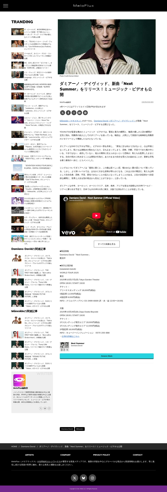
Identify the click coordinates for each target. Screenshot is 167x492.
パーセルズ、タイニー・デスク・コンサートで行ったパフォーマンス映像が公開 (37, 55)
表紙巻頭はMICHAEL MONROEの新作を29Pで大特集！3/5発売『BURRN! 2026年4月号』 (37, 86)
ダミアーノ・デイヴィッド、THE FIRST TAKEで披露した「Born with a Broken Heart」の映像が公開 (38, 272)
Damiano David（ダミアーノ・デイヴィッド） (115, 121)
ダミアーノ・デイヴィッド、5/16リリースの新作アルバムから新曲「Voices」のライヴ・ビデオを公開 (38, 303)
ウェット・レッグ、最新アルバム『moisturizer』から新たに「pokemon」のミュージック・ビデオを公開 (37, 109)
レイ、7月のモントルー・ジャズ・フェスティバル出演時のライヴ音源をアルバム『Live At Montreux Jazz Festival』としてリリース (38, 45)
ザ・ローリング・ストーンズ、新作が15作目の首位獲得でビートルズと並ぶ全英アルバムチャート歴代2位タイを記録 (38, 97)
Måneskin (79, 429)
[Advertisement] (107, 395)
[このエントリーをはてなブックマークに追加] (79, 112)
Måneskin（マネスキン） (71, 121)
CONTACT (137, 455)
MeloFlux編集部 (65, 102)
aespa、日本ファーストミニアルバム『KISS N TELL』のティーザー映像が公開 (38, 158)
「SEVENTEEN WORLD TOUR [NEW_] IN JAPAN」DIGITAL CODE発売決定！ (38, 167)
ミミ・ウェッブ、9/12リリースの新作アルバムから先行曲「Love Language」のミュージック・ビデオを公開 (38, 76)
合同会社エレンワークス (50, 461)
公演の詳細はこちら (70, 336)
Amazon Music (106, 356)
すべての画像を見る (107, 244)
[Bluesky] (45, 408)
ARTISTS (29, 455)
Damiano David (67, 429)
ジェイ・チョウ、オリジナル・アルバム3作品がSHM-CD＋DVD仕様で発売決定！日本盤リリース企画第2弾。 (37, 229)
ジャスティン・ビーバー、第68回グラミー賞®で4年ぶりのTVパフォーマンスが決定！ (38, 210)
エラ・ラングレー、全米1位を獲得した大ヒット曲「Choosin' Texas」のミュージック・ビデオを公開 (38, 219)
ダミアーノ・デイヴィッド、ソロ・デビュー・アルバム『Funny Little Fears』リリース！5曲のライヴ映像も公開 (38, 283)
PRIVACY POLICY (101, 455)
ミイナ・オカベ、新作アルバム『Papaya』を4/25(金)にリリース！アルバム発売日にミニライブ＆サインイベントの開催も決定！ (38, 148)
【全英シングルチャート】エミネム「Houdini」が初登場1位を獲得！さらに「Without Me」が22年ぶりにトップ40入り (38, 190)
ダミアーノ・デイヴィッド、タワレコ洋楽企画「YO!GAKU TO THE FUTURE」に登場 (38, 294)
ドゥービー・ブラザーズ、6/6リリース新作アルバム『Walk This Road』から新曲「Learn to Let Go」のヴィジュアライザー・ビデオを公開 (38, 136)
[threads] (49, 408)
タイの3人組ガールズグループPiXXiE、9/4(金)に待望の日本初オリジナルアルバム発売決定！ (38, 200)
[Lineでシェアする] (74, 112)
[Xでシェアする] (62, 112)
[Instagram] (92, 478)
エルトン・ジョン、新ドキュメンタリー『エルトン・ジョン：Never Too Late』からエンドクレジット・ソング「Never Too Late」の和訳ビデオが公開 (37, 123)
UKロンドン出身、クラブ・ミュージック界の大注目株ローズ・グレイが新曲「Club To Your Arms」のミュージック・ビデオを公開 (38, 178)
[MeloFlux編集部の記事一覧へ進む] (19, 385)
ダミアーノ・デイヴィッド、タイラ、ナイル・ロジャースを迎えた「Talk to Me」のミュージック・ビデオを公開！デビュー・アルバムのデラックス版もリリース (38, 261)
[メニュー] (5, 6)
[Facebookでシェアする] (68, 112)
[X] (41, 408)
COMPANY (65, 455)
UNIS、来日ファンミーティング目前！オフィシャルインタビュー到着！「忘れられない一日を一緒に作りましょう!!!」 (38, 240)
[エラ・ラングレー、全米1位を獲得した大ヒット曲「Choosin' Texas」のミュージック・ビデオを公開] (17, 220)
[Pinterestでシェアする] (85, 112)
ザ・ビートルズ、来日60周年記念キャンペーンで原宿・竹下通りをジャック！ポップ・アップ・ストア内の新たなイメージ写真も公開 (38, 33)
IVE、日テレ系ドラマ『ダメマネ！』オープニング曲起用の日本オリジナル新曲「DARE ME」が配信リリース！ (38, 65)
